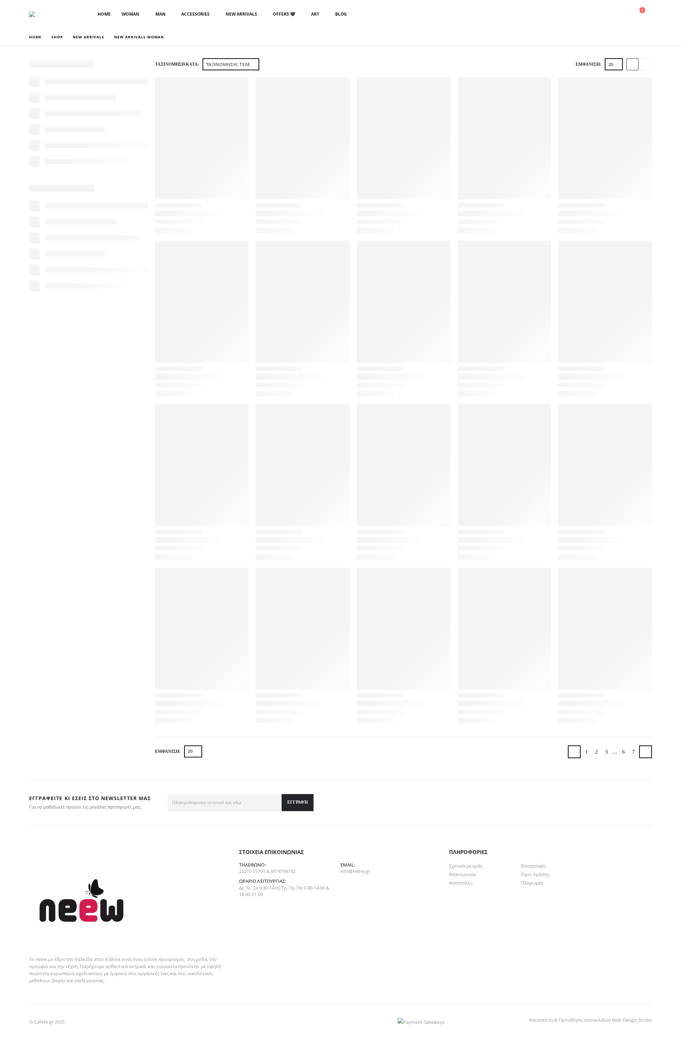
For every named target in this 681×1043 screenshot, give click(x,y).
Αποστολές (460, 883)
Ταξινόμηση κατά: (177, 64)
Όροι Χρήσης (535, 874)
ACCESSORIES (195, 14)
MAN (160, 14)
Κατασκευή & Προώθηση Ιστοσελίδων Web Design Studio (590, 1020)
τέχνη (72, 966)
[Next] (645, 751)
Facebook (644, 802)
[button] (587, 14)
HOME (104, 14)
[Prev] (574, 751)
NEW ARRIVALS (241, 14)
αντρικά (137, 966)
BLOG (341, 14)
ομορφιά (38, 966)
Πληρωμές (532, 883)
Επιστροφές (533, 866)
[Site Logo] (52, 14)
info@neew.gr (355, 871)
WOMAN (130, 14)
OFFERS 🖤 (284, 14)
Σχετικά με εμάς (465, 866)
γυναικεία (166, 966)
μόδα (201, 959)
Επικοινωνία (462, 874)
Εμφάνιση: (588, 64)
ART (315, 14)
